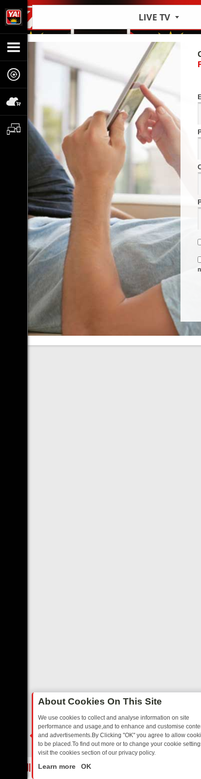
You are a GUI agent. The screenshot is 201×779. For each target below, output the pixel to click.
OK (85, 766)
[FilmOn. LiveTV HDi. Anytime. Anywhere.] (13, 16)
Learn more (58, 766)
